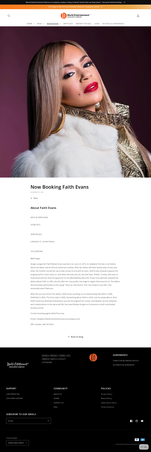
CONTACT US (59, 403)
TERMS (62, 355)
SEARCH (45, 355)
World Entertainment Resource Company (132, 444)
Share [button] (35, 198)
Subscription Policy (109, 403)
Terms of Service (107, 407)
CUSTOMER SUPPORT (14, 398)
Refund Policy (106, 398)
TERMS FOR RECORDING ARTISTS (126, 360)
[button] (9, 15)
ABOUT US (58, 394)
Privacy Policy (106, 394)
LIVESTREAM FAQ (13, 394)
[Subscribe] (48, 421)
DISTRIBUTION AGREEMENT (124, 365)
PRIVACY (54, 355)
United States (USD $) (16, 443)
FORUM (56, 398)
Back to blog (77, 336)
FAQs (56, 407)
